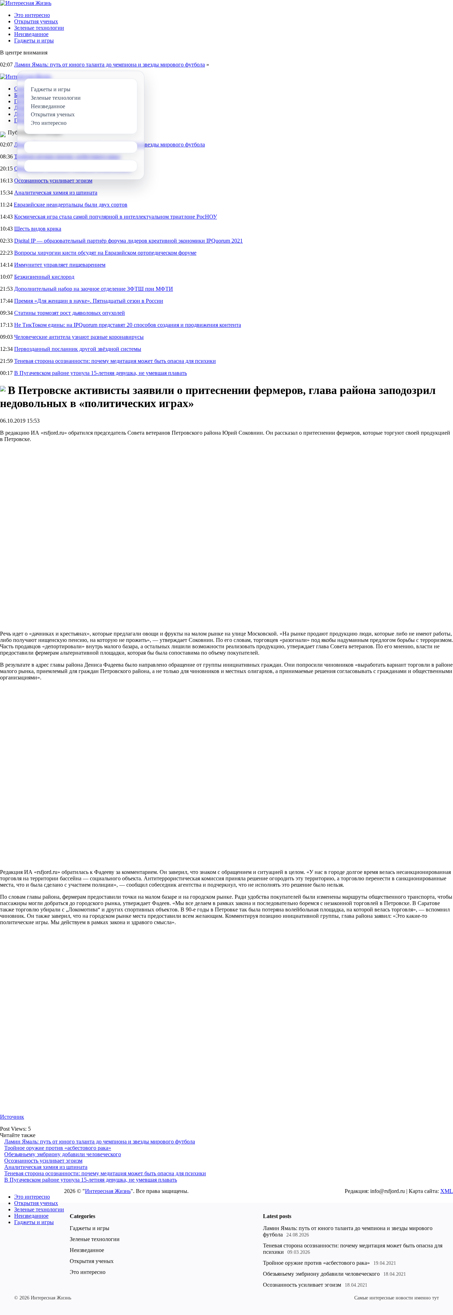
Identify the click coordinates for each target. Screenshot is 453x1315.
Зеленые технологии (39, 28)
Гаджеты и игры (34, 40)
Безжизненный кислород (44, 277)
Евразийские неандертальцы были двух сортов (70, 205)
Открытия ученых (36, 21)
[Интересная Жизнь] (25, 3)
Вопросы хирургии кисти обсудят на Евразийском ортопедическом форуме (105, 253)
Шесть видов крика (37, 229)
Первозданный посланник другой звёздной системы (77, 349)
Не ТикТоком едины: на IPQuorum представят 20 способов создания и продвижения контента (127, 325)
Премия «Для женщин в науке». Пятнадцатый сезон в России (88, 301)
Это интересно (32, 15)
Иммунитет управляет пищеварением (59, 265)
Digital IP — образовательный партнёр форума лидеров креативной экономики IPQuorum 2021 (128, 241)
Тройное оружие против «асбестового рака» (57, 1148)
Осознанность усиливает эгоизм (53, 181)
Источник (12, 1117)
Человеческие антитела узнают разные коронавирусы (79, 337)
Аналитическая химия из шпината (55, 193)
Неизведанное (31, 34)
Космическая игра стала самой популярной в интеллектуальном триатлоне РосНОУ (115, 217)
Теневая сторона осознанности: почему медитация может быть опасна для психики (115, 361)
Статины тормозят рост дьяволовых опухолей (69, 313)
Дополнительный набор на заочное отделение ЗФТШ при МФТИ (93, 289)
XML (446, 1191)
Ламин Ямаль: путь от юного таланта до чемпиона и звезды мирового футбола (109, 65)
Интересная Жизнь (108, 1191)
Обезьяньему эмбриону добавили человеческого (62, 1154)
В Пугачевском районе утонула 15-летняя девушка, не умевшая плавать (100, 373)
